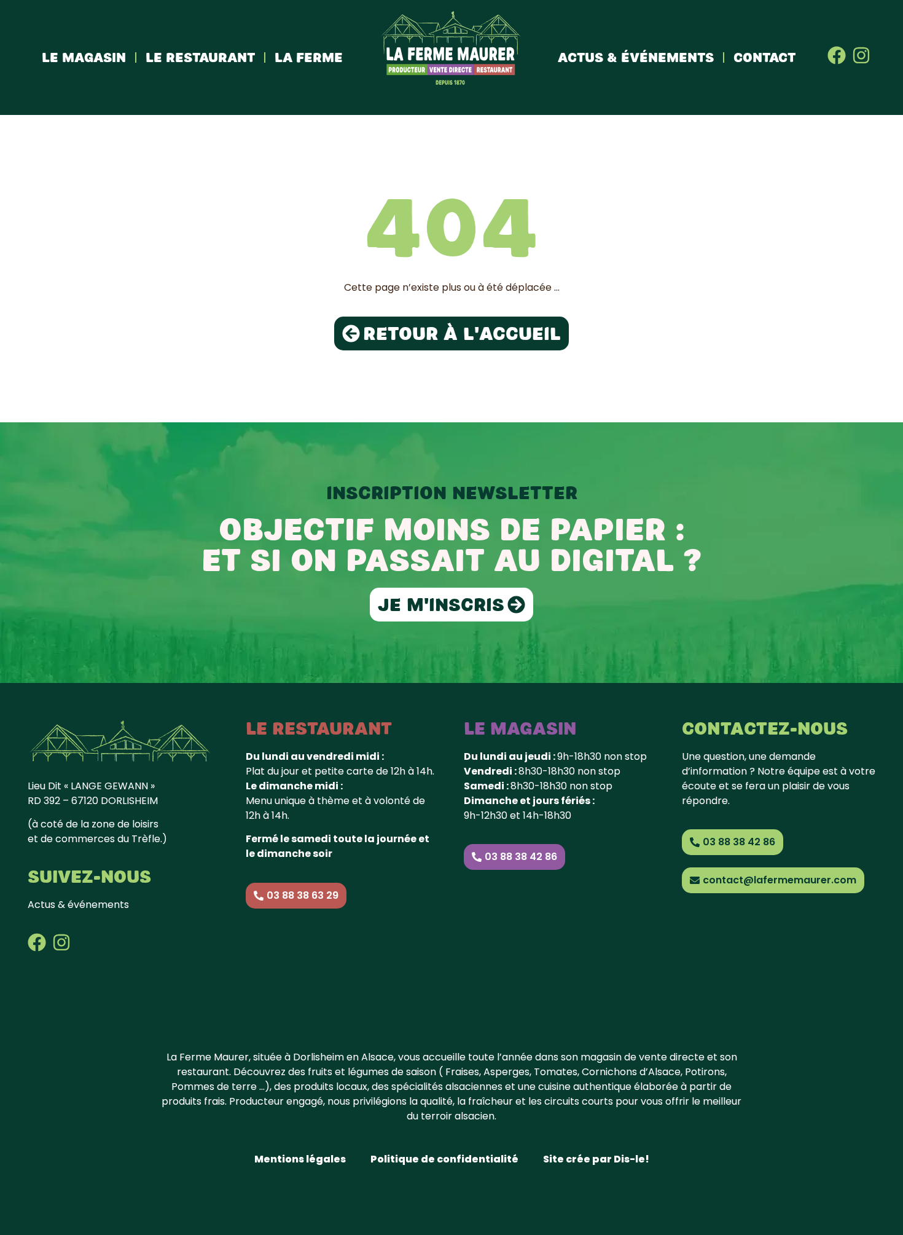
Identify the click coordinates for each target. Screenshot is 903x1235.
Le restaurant (200, 57)
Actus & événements (636, 57)
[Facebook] (836, 55)
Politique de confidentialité (444, 1159)
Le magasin (84, 57)
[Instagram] (861, 55)
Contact (764, 57)
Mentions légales (300, 1159)
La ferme (309, 57)
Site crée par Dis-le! (596, 1159)
